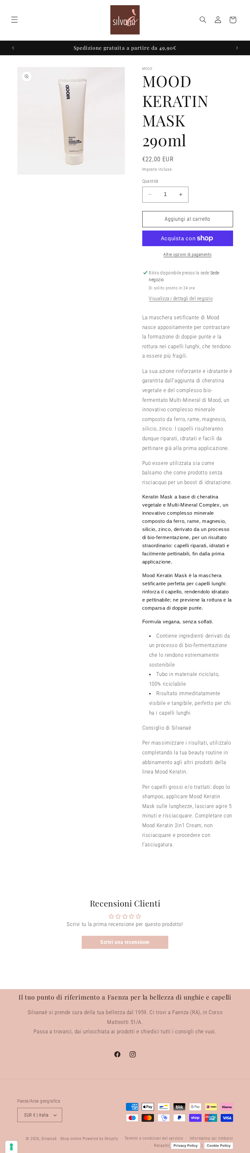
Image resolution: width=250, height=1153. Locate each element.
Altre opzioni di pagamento (187, 254)
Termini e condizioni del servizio (154, 1138)
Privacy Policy (186, 1145)
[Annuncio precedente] (13, 48)
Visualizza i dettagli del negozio (181, 298)
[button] (14, 19)
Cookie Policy (218, 1145)
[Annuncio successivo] (237, 48)
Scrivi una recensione (125, 942)
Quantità (150, 181)
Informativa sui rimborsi (211, 1138)
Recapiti (161, 1145)
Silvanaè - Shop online (61, 1138)
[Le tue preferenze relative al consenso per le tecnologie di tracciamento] (11, 1147)
